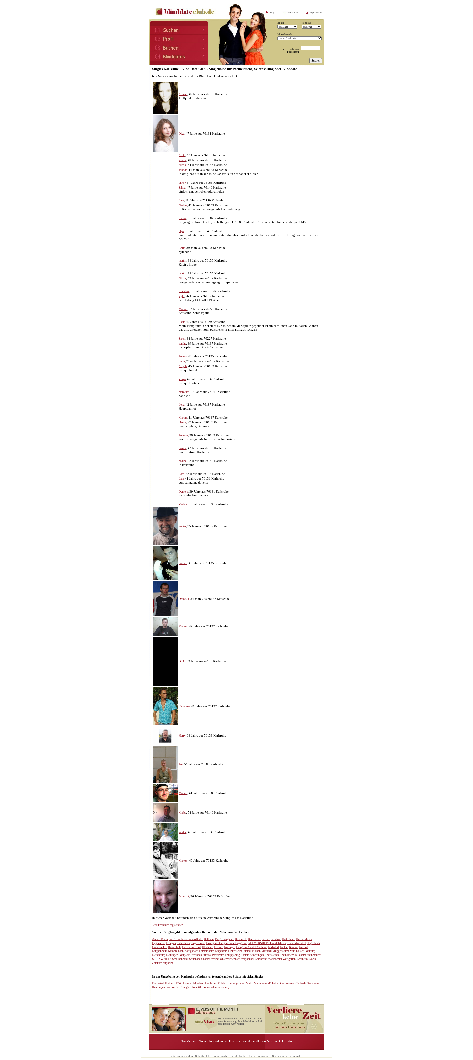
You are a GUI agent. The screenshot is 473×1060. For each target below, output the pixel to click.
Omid (182, 661)
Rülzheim (300, 955)
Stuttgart (186, 987)
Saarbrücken (173, 987)
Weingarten (289, 959)
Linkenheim (235, 951)
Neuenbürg (158, 955)
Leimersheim (206, 951)
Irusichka (184, 291)
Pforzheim (218, 955)
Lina (181, 200)
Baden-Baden (195, 939)
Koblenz (223, 983)
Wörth (312, 959)
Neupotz (184, 955)
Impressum (316, 12)
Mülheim (272, 983)
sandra (182, 343)
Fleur (182, 322)
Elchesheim (183, 943)
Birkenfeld (241, 939)
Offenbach (195, 955)
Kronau (293, 947)
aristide (183, 170)
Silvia (182, 187)
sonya (182, 379)
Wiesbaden (210, 987)
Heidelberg (198, 983)
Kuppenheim (159, 951)
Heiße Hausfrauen (259, 1056)
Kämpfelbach (176, 951)
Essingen (211, 943)
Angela (183, 366)
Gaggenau (241, 943)
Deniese (183, 491)
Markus (183, 626)
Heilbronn (211, 983)
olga (181, 231)
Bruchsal (276, 939)
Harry (182, 735)
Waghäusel (247, 959)
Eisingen (171, 943)
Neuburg (310, 951)
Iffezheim (207, 947)
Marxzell (266, 951)
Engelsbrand (198, 943)
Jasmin (183, 356)
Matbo (182, 812)
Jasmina (183, 435)
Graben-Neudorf (296, 943)
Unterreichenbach (230, 959)
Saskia (182, 448)
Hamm (187, 983)
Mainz (249, 983)
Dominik (184, 599)
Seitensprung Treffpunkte (286, 1056)
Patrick (183, 563)
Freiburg (170, 983)
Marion (183, 309)
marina (182, 260)
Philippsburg (232, 955)
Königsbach (191, 951)
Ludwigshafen (236, 983)
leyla (181, 296)
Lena (181, 404)
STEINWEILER (161, 959)
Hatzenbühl (174, 947)
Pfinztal (207, 955)
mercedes (184, 392)
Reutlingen (158, 987)
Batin (182, 361)
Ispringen (229, 947)
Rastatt (245, 955)
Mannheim (260, 983)
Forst (231, 943)
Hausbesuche (220, 1056)
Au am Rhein (160, 939)
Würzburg (223, 987)
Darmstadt (158, 983)
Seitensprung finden (181, 1056)
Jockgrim (241, 947)
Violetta (183, 504)
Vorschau (293, 12)
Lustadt (247, 951)
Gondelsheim (278, 943)
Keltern (284, 947)
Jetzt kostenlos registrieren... (168, 925)
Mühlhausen (297, 951)
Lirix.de (287, 1041)
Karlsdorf (273, 947)
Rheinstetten (272, 955)
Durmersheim (304, 939)
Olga (181, 133)
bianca (182, 422)
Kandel (251, 947)
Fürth (179, 983)
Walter (182, 526)
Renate (182, 218)
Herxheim (188, 947)
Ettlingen (222, 943)
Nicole (182, 165)
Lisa (181, 478)
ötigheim (168, 963)
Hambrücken (159, 947)
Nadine (183, 205)
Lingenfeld (221, 951)
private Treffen (239, 1056)
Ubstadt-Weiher (210, 959)
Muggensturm (280, 951)
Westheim (302, 959)
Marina (183, 417)
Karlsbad (261, 947)
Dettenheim (288, 939)
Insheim (218, 947)
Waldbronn (260, 959)
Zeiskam (157, 963)
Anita (182, 155)
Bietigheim (227, 939)
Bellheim (209, 939)
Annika (183, 94)
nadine (182, 461)
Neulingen (172, 955)
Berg (218, 939)
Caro (181, 473)
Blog (272, 12)
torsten (182, 832)
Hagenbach (313, 943)
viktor (182, 182)
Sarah (182, 338)
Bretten (266, 939)
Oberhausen (286, 983)
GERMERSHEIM (259, 943)
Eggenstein (158, 943)
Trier (194, 987)
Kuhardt (303, 947)
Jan (181, 764)
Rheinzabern (287, 955)
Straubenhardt (180, 959)
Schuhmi (184, 896)
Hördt (197, 947)
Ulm (200, 987)
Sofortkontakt (202, 1056)
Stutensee (194, 959)
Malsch (256, 951)
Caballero (184, 706)
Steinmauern (314, 955)
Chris (182, 248)
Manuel (183, 793)
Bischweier (254, 939)
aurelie (182, 160)
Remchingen (256, 955)
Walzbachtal (275, 959)
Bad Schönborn (178, 939)
